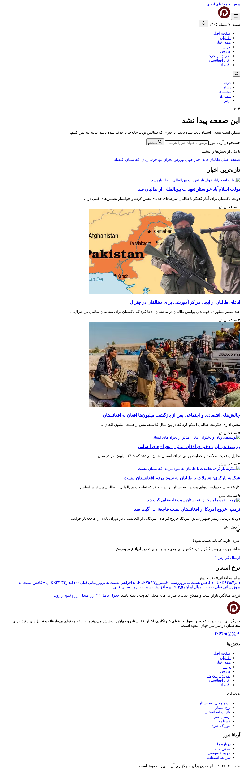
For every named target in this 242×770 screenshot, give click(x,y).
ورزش (225, 51)
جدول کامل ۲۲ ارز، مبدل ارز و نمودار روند (86, 595)
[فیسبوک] (238, 635)
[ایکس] (234, 635)
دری (227, 83)
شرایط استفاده (219, 758)
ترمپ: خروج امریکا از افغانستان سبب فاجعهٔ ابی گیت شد (187, 509)
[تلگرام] (225, 635)
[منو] (235, 16)
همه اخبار (223, 42)
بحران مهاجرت (219, 56)
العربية (225, 96)
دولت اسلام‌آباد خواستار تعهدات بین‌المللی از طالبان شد (189, 189)
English (225, 91)
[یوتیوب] (221, 635)
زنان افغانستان (219, 60)
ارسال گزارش (229, 557)
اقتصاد (225, 65)
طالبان (225, 38)
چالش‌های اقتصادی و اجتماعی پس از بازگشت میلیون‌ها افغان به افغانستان (171, 415)
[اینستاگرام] (229, 635)
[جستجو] (203, 23)
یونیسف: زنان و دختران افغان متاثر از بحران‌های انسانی (189, 446)
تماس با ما (222, 749)
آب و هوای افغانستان (214, 703)
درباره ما (224, 744)
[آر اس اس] (217, 635)
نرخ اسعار (223, 708)
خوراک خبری (221, 726)
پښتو (227, 87)
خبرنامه (225, 721)
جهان (227, 47)
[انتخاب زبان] (236, 74)
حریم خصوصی (219, 753)
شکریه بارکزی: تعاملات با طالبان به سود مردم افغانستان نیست (182, 477)
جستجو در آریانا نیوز (225, 143)
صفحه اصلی (221, 33)
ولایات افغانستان (218, 712)
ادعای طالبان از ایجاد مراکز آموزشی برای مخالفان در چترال (185, 302)
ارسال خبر (222, 717)
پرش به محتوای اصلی (223, 4)
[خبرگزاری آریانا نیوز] (214, 17)
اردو (227, 100)
